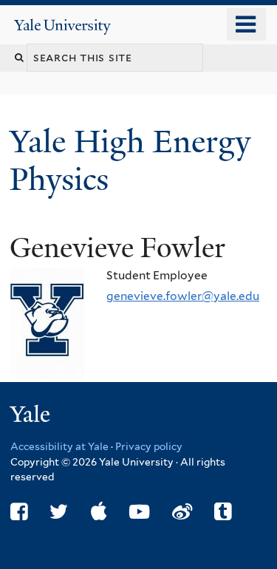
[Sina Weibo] (182, 512)
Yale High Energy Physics (130, 160)
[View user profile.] (47, 368)
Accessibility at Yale (59, 446)
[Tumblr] (222, 512)
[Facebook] (18, 512)
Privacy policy (148, 446)
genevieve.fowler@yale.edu (182, 296)
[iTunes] (99, 512)
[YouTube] (139, 512)
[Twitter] (58, 512)
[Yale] (31, 416)
